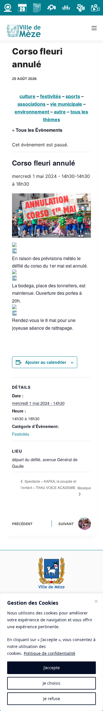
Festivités (20, 434)
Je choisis (51, 683)
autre (60, 112)
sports (73, 96)
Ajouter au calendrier (45, 362)
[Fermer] (96, 601)
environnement (32, 112)
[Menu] (94, 28)
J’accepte (51, 667)
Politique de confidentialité (49, 653)
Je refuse (51, 698)
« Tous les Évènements (37, 130)
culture (27, 96)
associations (31, 104)
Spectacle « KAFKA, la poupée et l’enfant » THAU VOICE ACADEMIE (48, 484)
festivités (50, 96)
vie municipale (66, 104)
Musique (84, 487)
